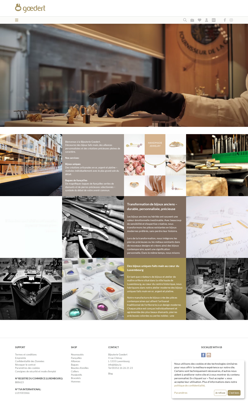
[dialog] (208, 379)
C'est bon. (234, 392)
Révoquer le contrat (25, 364)
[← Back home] (39, 8)
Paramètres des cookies (27, 367)
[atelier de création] (31, 288)
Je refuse (220, 392)
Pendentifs (76, 374)
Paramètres (180, 392)
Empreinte (20, 358)
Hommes (75, 381)
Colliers (75, 371)
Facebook (203, 355)
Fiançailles (76, 358)
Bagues (75, 364)
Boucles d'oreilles (80, 367)
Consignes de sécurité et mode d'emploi (35, 371)
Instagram (209, 355)
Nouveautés (77, 354)
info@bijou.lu (114, 364)
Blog (110, 373)
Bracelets (76, 378)
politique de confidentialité (189, 385)
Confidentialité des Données (29, 361)
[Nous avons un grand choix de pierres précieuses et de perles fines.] (93, 288)
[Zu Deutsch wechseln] (214, 20)
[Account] (206, 20)
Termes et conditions (26, 354)
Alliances (75, 361)
